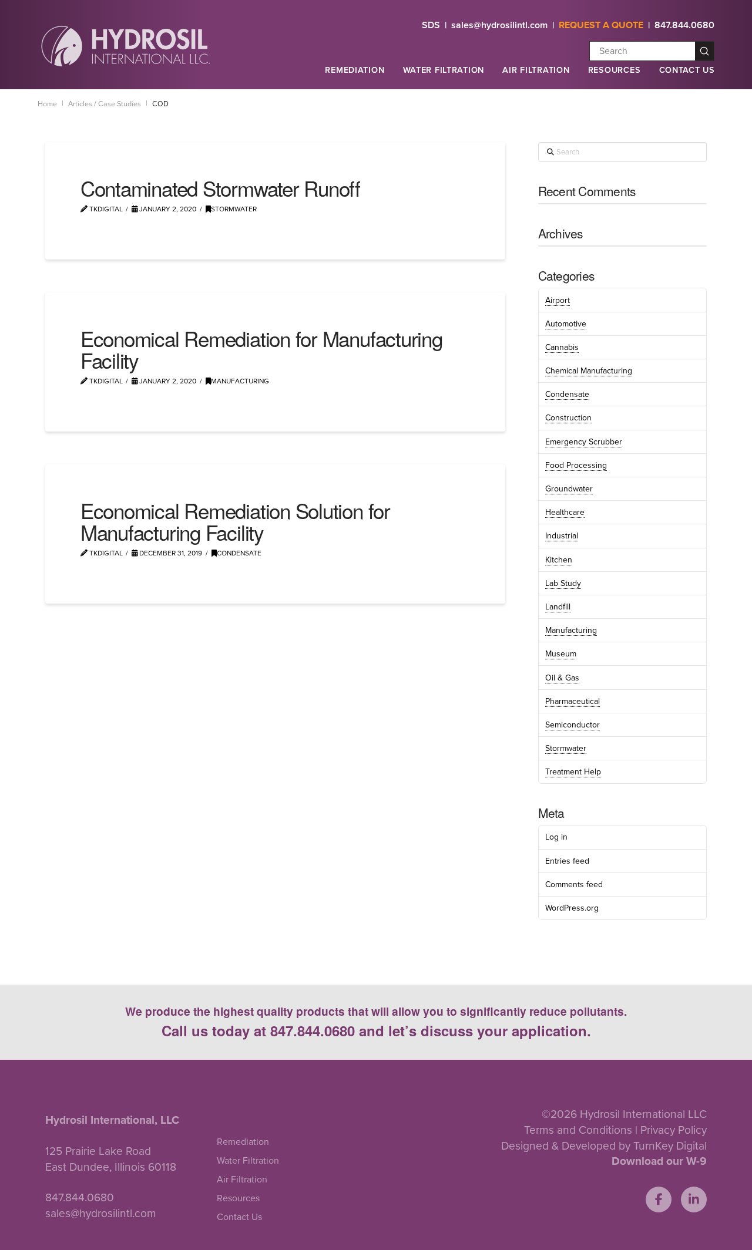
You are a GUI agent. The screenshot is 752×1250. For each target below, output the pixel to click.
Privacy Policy (673, 1130)
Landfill (557, 607)
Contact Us (687, 70)
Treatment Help (573, 772)
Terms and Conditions (578, 1130)
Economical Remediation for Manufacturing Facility (261, 349)
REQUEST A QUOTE (601, 25)
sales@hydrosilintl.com (499, 25)
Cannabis (562, 347)
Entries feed (567, 861)
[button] (354, 75)
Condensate (239, 553)
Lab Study (563, 583)
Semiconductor (572, 725)
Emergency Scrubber (583, 442)
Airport (557, 300)
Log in (556, 837)
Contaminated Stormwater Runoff (220, 188)
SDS (431, 25)
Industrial (561, 536)
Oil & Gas (562, 678)
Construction (568, 418)
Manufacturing (240, 381)
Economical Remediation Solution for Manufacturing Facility (235, 521)
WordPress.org (572, 908)
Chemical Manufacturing (588, 371)
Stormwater (234, 209)
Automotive (565, 324)
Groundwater (569, 489)
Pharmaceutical (572, 701)
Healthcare (565, 512)
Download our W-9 (659, 1161)
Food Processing (576, 465)
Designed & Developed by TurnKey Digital (604, 1146)
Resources (614, 70)
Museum (560, 654)
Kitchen (558, 560)
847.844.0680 (684, 25)
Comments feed (574, 885)
